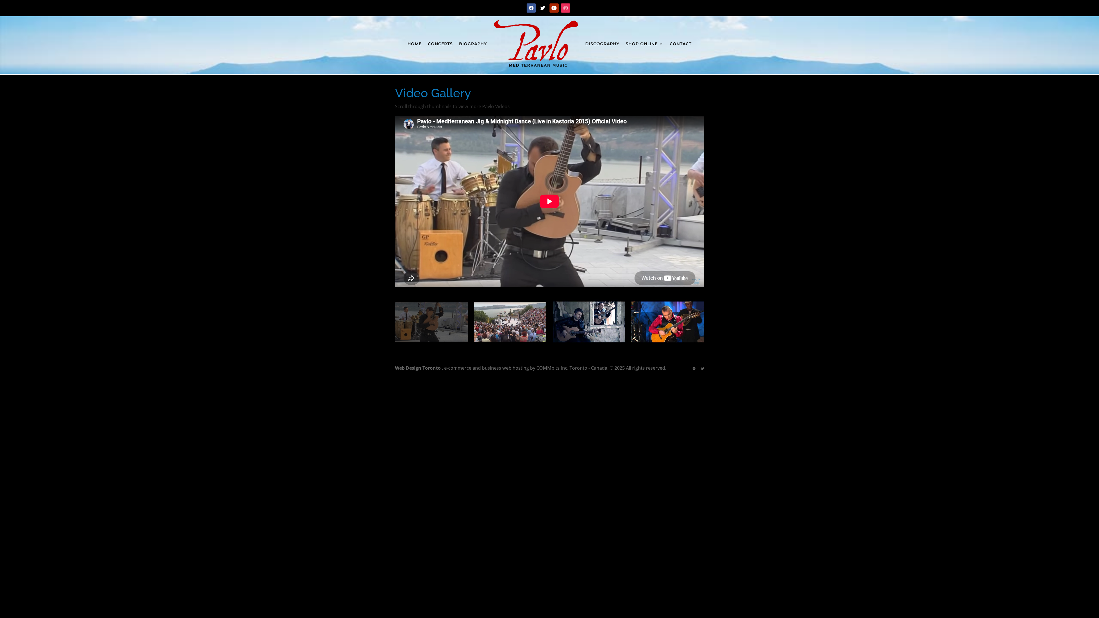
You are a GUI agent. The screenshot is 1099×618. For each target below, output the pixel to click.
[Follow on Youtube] (554, 8)
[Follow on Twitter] (542, 8)
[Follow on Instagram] (565, 8)
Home (415, 43)
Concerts (440, 43)
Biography (473, 43)
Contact (680, 43)
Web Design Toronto (418, 368)
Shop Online (642, 43)
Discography (602, 43)
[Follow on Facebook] (531, 8)
